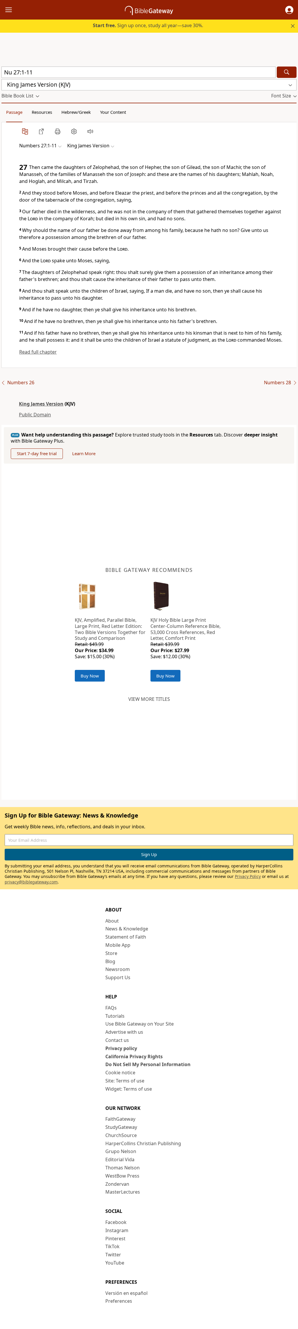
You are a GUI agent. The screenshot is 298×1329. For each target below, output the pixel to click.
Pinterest (115, 1238)
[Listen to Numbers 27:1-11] (90, 131)
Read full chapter (38, 352)
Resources (42, 112)
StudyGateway (121, 1127)
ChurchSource (121, 1135)
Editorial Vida (119, 1159)
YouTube (114, 1263)
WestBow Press (122, 1176)
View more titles (149, 699)
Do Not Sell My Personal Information (148, 1064)
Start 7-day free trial (37, 453)
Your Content (113, 112)
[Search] (287, 72)
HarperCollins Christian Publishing (143, 1143)
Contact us (117, 1040)
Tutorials (115, 1016)
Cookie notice (120, 1072)
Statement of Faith (125, 937)
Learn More (83, 453)
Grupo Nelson (120, 1151)
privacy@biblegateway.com (31, 882)
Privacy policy (121, 1048)
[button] (289, 10)
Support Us (117, 977)
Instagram (116, 1230)
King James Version (41, 404)
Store (111, 953)
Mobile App (117, 945)
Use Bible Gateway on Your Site (139, 1024)
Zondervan (117, 1184)
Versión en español (126, 1293)
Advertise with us (124, 1032)
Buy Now (90, 676)
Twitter (113, 1254)
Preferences (118, 1301)
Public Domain (35, 414)
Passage (14, 112)
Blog (110, 961)
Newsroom (117, 969)
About (112, 921)
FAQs (111, 1008)
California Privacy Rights (134, 1056)
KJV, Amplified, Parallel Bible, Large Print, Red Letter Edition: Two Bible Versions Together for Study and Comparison (110, 629)
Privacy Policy (248, 876)
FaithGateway (120, 1119)
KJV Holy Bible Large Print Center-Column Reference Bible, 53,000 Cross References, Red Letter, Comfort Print (185, 629)
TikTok (112, 1246)
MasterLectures (122, 1192)
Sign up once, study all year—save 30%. (148, 25)
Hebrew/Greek (76, 112)
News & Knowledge (126, 928)
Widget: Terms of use (128, 1089)
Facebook (116, 1222)
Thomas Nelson (122, 1167)
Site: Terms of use (124, 1080)
